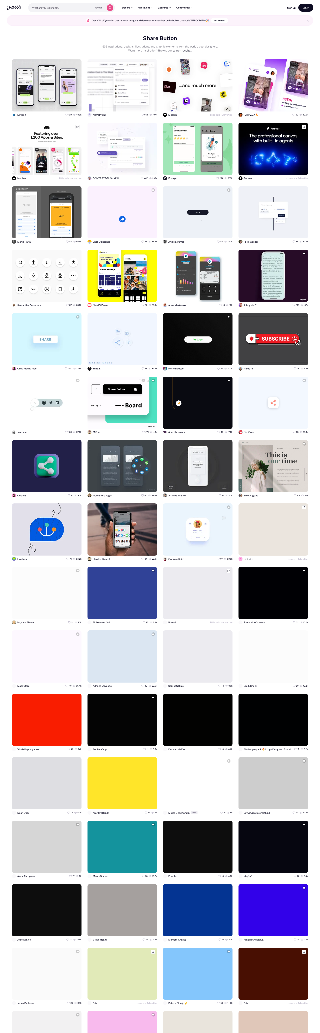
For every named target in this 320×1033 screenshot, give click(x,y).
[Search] (110, 7)
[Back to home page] (14, 7)
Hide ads (215, 114)
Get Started (219, 20)
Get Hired (163, 7)
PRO (194, 813)
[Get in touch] (63, 106)
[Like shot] (76, 106)
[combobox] (60, 7)
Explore (126, 7)
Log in (305, 7)
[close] (307, 20)
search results (181, 50)
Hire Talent (144, 7)
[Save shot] (69, 106)
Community (183, 7)
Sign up (291, 7)
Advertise (227, 114)
